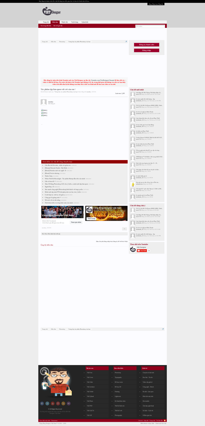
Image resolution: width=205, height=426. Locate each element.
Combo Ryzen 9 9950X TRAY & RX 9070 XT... (149, 137)
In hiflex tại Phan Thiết (142, 131)
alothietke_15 (140, 100)
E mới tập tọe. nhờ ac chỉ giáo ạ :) (55, 195)
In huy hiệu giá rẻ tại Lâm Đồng (145, 124)
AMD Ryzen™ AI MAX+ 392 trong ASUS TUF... (149, 156)
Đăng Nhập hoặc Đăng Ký (156, 4)
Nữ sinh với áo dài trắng (52, 200)
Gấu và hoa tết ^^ (50, 181)
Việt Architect (91, 387)
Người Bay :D (49, 187)
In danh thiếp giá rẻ (141, 176)
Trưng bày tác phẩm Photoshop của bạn (66, 91)
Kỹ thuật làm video (120, 401)
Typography (118, 377)
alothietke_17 (140, 145)
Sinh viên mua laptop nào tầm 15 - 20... (147, 163)
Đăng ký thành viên (146, 45)
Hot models (146, 401)
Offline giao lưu (147, 415)
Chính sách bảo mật (160, 423)
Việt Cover (90, 377)
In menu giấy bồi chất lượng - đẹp (145, 99)
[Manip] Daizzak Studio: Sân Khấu (56, 168)
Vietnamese (54, 420)
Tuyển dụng (74, 22)
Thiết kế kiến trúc (120, 406)
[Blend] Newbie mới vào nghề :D (55, 170)
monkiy (89, 91)
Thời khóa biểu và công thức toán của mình (59, 203)
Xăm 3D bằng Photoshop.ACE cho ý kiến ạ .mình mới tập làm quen (66, 184)
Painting (117, 391)
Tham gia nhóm (76, 222)
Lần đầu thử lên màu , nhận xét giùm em (58, 165)
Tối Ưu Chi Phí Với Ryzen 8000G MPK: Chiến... (149, 105)
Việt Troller (90, 391)
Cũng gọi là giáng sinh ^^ (53, 197)
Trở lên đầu (159, 420)
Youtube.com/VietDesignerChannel (102, 80)
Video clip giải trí (147, 382)
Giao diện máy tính (45, 420)
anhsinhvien (139, 184)
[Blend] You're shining (52, 173)
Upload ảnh (85, 22)
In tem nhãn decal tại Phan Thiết (145, 144)
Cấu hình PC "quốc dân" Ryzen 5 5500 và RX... (149, 188)
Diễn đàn (55, 22)
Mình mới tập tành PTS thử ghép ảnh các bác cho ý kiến (63, 192)
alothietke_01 (140, 113)
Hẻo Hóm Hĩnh (46, 234)
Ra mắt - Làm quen (148, 391)
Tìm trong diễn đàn (45, 26)
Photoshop (118, 372)
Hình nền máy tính (148, 396)
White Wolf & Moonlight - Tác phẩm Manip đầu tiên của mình (65, 179)
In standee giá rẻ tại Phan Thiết (144, 195)
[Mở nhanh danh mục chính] (126, 41)
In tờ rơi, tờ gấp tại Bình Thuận (144, 112)
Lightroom (118, 396)
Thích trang (91, 218)
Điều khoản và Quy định (147, 423)
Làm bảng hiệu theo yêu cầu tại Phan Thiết (148, 118)
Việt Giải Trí (90, 410)
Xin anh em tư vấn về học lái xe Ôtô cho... (147, 182)
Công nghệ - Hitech (148, 387)
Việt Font (89, 372)
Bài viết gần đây (58, 26)
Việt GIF (89, 415)
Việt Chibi (90, 382)
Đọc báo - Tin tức (148, 377)
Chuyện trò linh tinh (148, 372)
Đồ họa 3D (118, 387)
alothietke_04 (140, 133)
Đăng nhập (146, 50)
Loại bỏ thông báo (126, 80)
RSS (165, 420)
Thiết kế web (118, 410)
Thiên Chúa (48, 176)
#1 (124, 229)
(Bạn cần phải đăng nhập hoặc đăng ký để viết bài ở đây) (112, 241)
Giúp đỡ (146, 420)
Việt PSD (89, 406)
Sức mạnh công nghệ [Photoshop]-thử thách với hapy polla (64, 189)
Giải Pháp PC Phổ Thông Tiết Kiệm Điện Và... (149, 92)
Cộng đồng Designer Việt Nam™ (52, 423)
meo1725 (138, 94)
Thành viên (64, 22)
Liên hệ (140, 420)
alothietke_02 (140, 177)
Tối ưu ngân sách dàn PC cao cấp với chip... (148, 150)
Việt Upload (90, 396)
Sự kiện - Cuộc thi (148, 410)
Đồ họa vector (119, 382)
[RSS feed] (63, 405)
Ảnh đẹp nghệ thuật (148, 406)
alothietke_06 (140, 126)
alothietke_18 (140, 120)
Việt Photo (90, 401)
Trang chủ (46, 22)
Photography (118, 415)
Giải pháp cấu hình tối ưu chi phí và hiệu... (148, 169)
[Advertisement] (102, 33)
